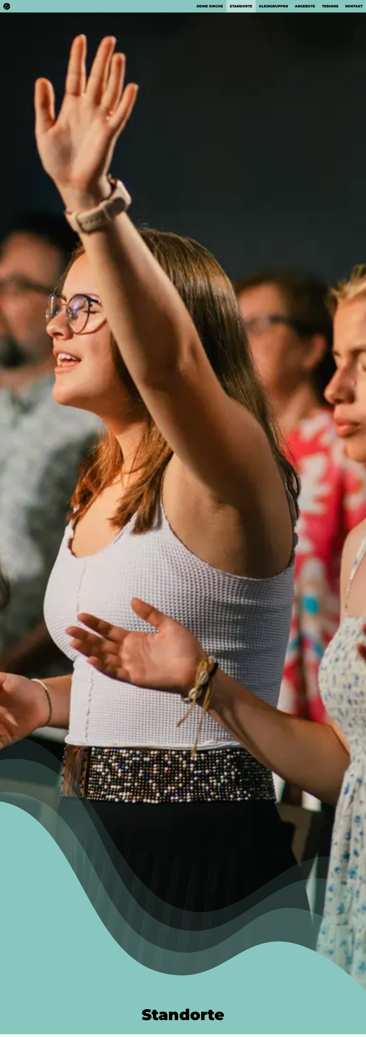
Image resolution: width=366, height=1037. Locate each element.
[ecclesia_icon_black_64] (6, 5)
